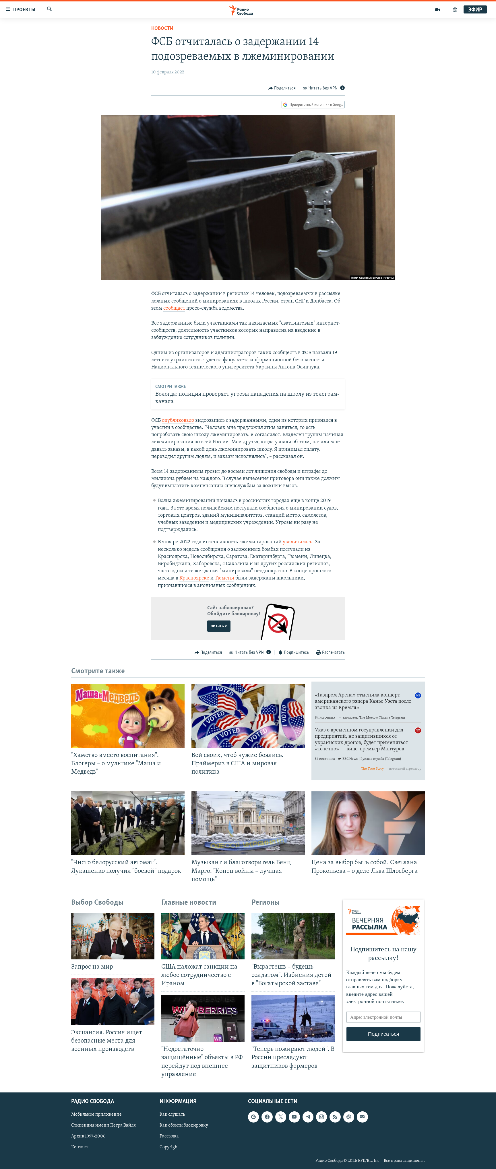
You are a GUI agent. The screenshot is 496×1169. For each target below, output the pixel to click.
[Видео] (437, 9)
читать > (219, 626)
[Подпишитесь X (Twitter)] (280, 1116)
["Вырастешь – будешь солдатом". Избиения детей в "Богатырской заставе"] (293, 936)
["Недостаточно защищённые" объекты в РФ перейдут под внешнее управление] (203, 1018)
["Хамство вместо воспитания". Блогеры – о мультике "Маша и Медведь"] (128, 716)
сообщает (174, 308)
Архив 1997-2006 (88, 1136)
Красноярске (194, 578)
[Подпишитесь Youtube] (294, 1116)
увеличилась (297, 542)
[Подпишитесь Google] (253, 1116)
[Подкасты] (348, 1116)
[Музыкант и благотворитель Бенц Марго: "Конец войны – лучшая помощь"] (248, 823)
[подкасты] (455, 9)
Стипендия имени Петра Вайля (103, 1125)
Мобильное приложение (96, 1114)
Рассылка (169, 1136)
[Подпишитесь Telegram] (308, 1116)
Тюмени (224, 578)
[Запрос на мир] (112, 936)
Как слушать (172, 1114)
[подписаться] (362, 1116)
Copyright (169, 1147)
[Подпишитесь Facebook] (266, 1116)
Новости (162, 28)
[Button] (282, 88)
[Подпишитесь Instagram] (321, 1116)
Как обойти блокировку (184, 1125)
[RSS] (335, 1116)
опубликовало (178, 420)
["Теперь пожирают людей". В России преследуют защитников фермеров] (293, 1018)
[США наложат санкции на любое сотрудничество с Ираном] (203, 936)
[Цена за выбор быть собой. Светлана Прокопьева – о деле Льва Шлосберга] (368, 823)
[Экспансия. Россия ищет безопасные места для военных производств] (112, 1001)
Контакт (79, 1147)
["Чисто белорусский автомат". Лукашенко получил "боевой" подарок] (128, 823)
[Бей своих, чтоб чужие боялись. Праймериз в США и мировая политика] (248, 716)
